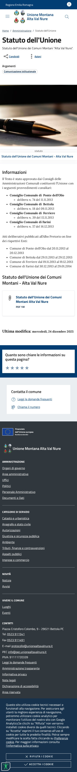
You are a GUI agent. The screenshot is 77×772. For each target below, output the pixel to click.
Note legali (9, 680)
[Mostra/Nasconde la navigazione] (7, 16)
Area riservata (11, 692)
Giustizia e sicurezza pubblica (20, 536)
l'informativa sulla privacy (22, 745)
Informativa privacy (14, 674)
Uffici (5, 480)
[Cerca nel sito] (66, 16)
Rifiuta (41, 756)
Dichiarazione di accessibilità (20, 686)
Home (5, 31)
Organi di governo (13, 468)
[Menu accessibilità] (5, 767)
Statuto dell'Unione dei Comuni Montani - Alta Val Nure (37, 156)
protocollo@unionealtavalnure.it (32, 646)
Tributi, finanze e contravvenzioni (23, 548)
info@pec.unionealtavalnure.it (27, 652)
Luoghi (6, 607)
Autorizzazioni (11, 530)
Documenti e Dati (13, 498)
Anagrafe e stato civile (16, 524)
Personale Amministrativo (18, 492)
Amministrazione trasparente (21, 668)
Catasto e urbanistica (15, 518)
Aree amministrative (15, 474)
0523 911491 (16, 640)
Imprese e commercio (15, 560)
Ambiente (8, 542)
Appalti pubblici (12, 554)
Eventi (6, 612)
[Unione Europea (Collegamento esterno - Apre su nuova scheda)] (38, 432)
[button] (19, 4)
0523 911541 (16, 634)
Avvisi (6, 586)
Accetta (41, 764)
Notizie (6, 580)
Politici (6, 486)
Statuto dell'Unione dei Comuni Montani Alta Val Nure (39, 299)
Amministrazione (22, 31)
